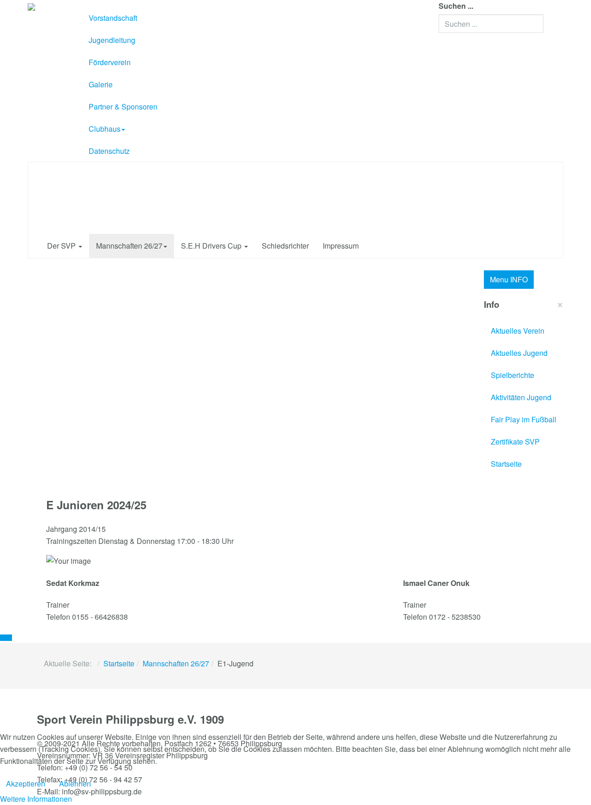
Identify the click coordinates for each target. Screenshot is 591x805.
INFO (509, 279)
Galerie (101, 84)
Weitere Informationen (36, 798)
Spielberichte (512, 375)
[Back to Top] (6, 637)
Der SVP (62, 245)
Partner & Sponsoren (123, 106)
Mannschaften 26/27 (129, 245)
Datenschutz (109, 151)
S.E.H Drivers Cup (212, 245)
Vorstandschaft (113, 17)
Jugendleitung (112, 40)
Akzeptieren (25, 783)
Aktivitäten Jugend (521, 397)
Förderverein (110, 62)
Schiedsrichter (285, 245)
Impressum (341, 245)
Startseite (506, 463)
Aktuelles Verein (517, 330)
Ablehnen (75, 783)
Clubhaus (105, 128)
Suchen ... (456, 5)
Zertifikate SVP (515, 441)
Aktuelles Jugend (519, 353)
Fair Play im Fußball (523, 419)
